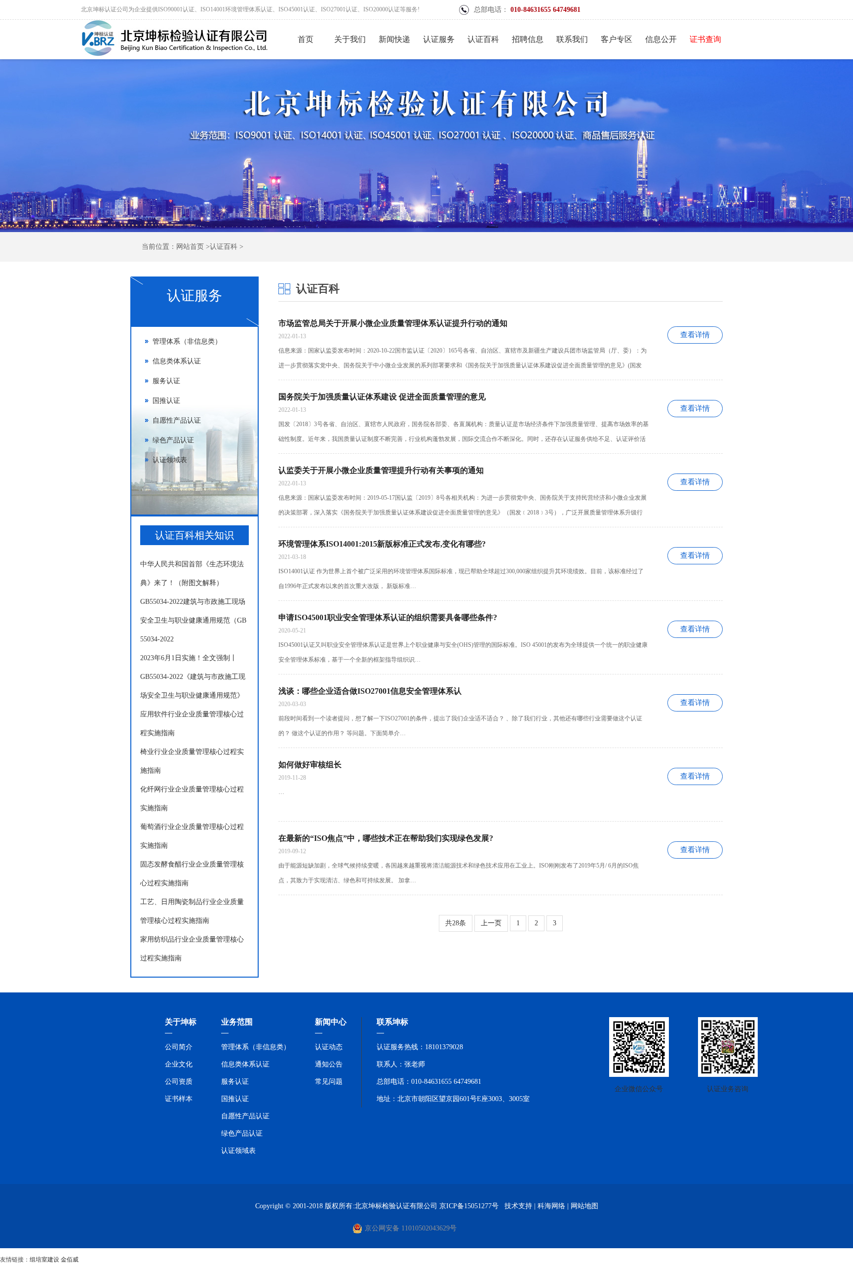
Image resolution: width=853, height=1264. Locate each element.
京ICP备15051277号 (469, 1206)
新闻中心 (331, 1022)
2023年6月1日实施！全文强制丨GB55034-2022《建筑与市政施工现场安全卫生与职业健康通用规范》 (192, 676)
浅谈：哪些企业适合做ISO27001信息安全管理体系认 (370, 691)
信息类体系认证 (177, 361)
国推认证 (166, 400)
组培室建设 (44, 1259)
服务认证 (166, 381)
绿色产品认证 (173, 440)
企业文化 (179, 1064)
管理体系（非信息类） (187, 341)
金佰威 (69, 1259)
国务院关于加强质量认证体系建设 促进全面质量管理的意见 (382, 397)
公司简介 (179, 1047)
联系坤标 (392, 1022)
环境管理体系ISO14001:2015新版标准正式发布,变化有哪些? (382, 544)
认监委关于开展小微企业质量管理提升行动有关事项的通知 (381, 470)
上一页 (491, 923)
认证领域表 (170, 460)
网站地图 (584, 1206)
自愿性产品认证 (177, 420)
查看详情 (695, 335)
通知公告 (329, 1064)
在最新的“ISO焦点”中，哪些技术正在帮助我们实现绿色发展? (385, 838)
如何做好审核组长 (310, 764)
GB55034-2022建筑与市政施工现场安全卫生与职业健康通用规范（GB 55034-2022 (193, 620)
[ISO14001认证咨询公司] (174, 57)
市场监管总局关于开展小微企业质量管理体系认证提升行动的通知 (392, 323)
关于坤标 (180, 1022)
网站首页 (190, 246)
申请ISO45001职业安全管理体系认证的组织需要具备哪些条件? (387, 617)
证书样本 (179, 1099)
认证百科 (223, 246)
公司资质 (179, 1081)
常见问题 (329, 1081)
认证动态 (329, 1047)
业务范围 (237, 1022)
